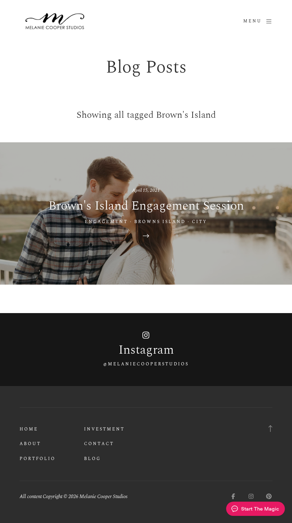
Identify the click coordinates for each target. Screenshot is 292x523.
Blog (92, 458)
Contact (99, 443)
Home (29, 429)
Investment (104, 429)
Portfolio (38, 458)
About (30, 443)
